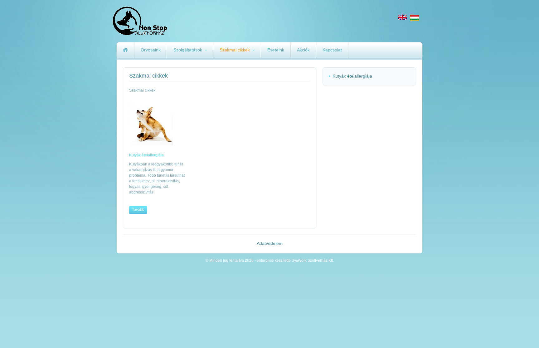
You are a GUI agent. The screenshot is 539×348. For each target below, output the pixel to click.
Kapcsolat (332, 49)
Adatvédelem (270, 243)
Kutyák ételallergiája (352, 76)
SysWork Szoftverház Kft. (313, 260)
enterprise (167, 21)
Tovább (138, 209)
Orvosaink (151, 49)
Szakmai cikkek (235, 49)
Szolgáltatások (187, 49)
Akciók (303, 49)
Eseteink (275, 49)
